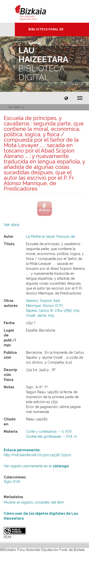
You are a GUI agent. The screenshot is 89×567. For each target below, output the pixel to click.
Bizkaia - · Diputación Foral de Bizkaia (36, 11)
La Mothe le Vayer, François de (50, 236)
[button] (66, 98)
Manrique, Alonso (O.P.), (45, 306)
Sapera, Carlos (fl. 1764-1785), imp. (53, 311)
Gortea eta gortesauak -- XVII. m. (52, 436)
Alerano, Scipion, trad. (43, 301)
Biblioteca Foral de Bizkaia (46, 32)
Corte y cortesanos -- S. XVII (48, 431)
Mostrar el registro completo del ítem (34, 502)
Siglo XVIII (12, 482)
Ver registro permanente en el (36, 466)
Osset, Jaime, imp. (40, 315)
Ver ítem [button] (14, 107)
